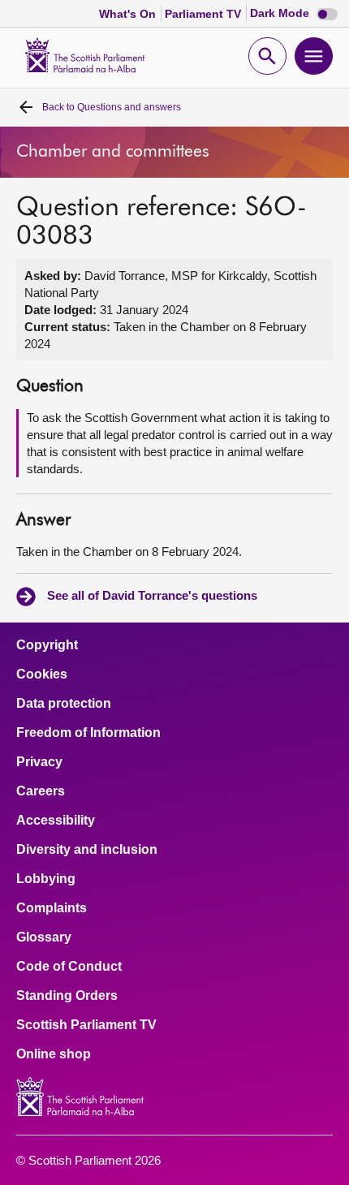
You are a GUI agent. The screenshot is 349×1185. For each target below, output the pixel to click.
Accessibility (55, 820)
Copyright (47, 645)
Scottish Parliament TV (86, 1025)
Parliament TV (204, 13)
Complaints (51, 908)
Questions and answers (111, 107)
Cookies (41, 674)
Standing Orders (67, 995)
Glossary (43, 937)
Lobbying (45, 879)
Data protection (63, 703)
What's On (129, 13)
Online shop (53, 1054)
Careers (40, 791)
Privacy (39, 762)
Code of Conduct (69, 966)
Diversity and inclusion (86, 849)
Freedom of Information (88, 732)
